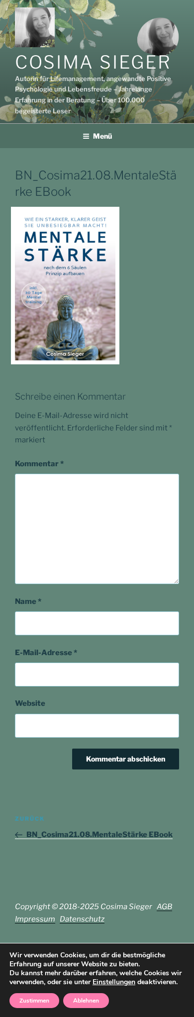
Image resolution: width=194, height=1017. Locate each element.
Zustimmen (34, 1001)
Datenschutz (82, 919)
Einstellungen (114, 982)
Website (30, 703)
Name (28, 601)
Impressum (35, 919)
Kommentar (39, 463)
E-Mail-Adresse (46, 652)
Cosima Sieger (93, 62)
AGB (164, 906)
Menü (102, 136)
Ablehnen (86, 1001)
